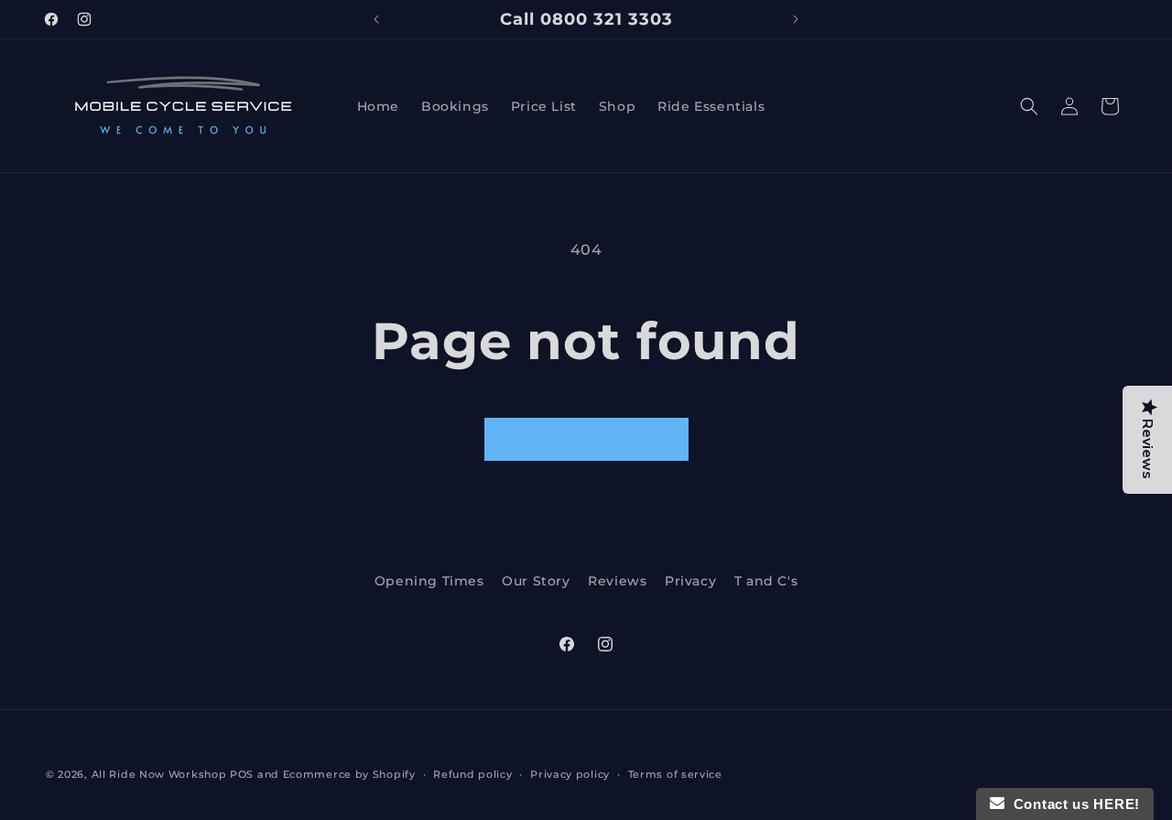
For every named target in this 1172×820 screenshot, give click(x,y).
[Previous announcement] (376, 19)
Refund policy (472, 774)
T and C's (766, 581)
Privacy (690, 581)
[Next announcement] (796, 19)
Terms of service (675, 774)
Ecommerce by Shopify (349, 774)
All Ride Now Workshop (159, 774)
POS (242, 774)
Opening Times (429, 581)
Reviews (617, 581)
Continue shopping (586, 438)
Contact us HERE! (1072, 804)
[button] (1029, 106)
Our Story (536, 581)
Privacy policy (570, 774)
